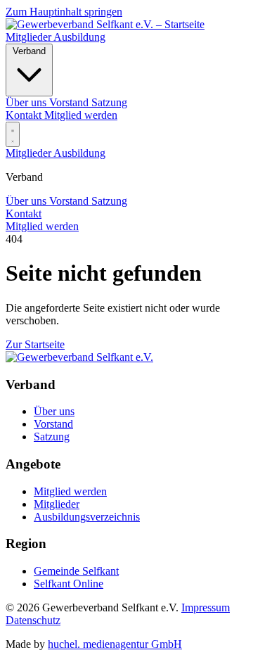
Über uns (27, 201)
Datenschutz (33, 620)
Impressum (205, 607)
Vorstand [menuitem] (70, 102)
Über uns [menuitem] (27, 102)
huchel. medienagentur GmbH (115, 644)
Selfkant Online (68, 584)
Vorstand (70, 201)
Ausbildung (79, 37)
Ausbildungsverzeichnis (87, 517)
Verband (29, 51)
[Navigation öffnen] (13, 134)
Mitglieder (29, 37)
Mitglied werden (80, 115)
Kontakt (25, 115)
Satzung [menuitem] (109, 102)
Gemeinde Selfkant (76, 571)
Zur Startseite (35, 344)
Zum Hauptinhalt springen (64, 12)
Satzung (109, 201)
